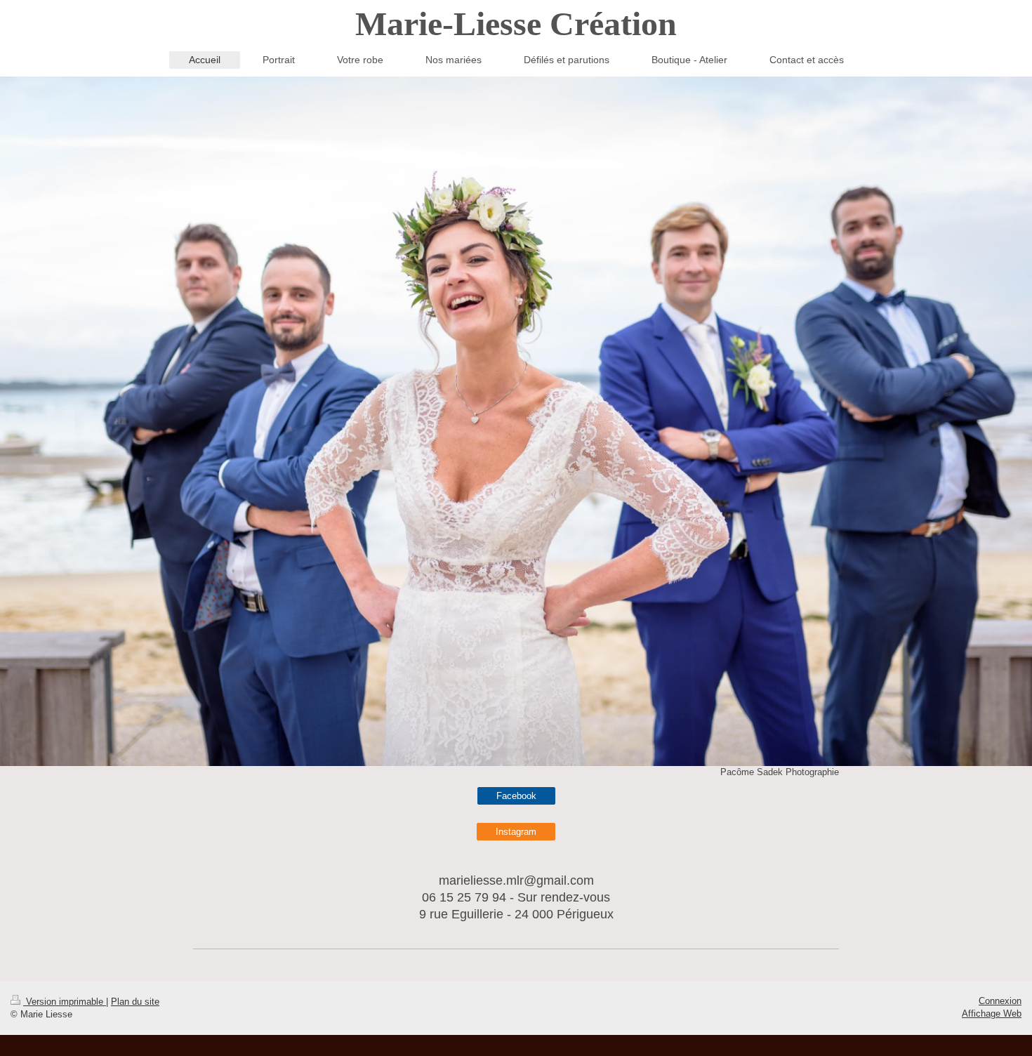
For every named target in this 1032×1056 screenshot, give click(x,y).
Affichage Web (991, 1013)
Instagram (516, 831)
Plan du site (135, 1001)
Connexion (1000, 1001)
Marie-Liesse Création (516, 23)
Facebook (516, 796)
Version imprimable (64, 1001)
